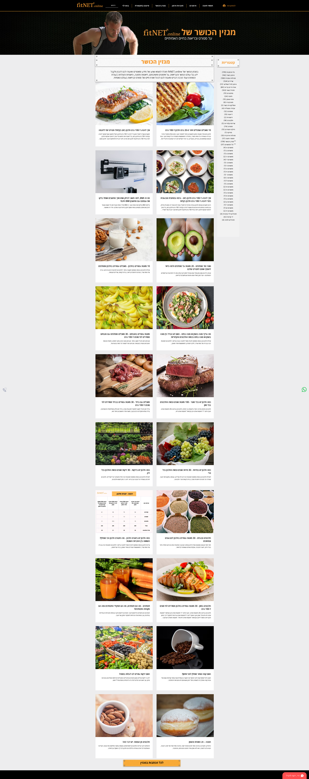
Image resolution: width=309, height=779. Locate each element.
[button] (228, 63)
